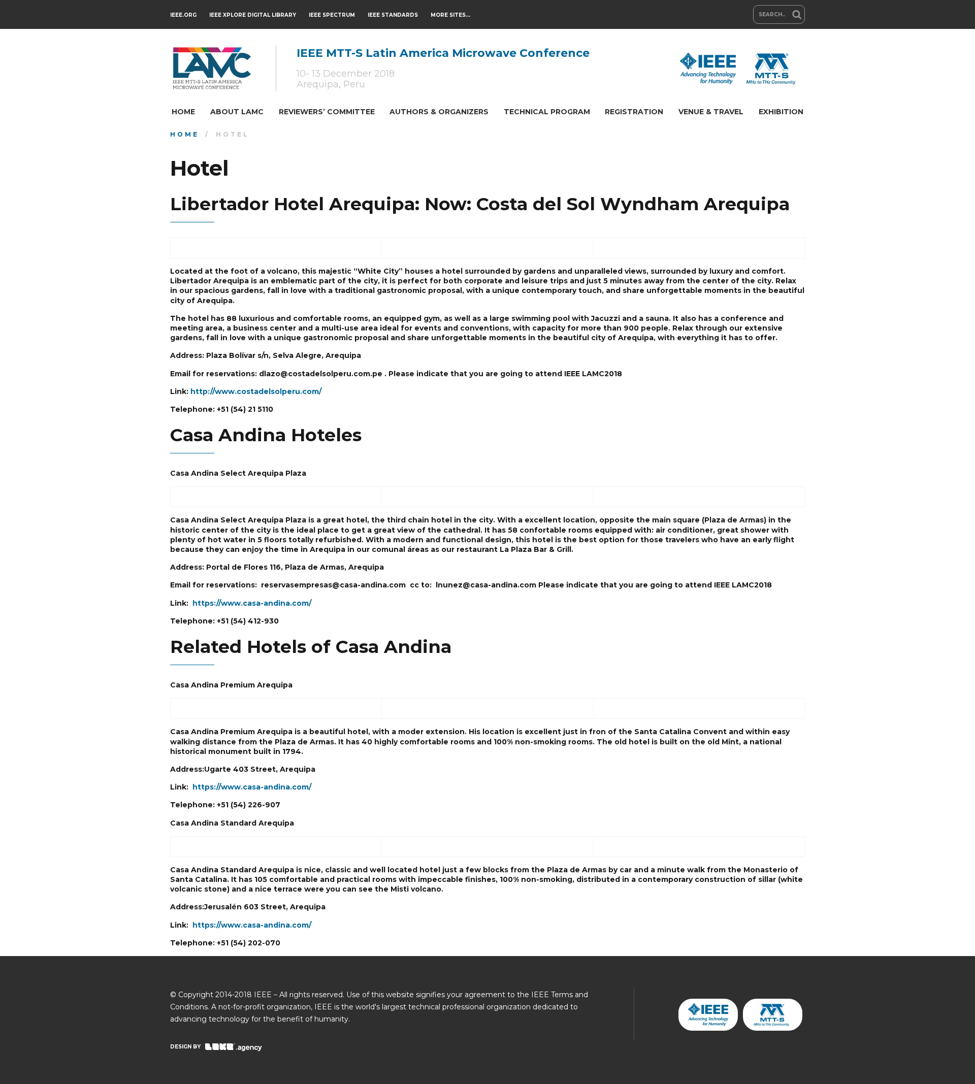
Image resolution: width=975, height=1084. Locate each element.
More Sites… (450, 15)
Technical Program (547, 111)
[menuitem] (183, 111)
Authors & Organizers (439, 111)
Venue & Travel (710, 111)
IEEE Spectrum (332, 15)
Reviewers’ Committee (327, 111)
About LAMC (237, 111)
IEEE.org (183, 15)
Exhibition (781, 111)
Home (183, 111)
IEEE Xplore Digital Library (252, 15)
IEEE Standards (393, 15)
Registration (634, 111)
